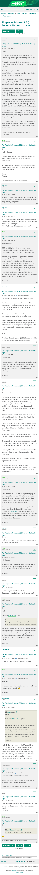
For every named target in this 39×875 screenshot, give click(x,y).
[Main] (19, 4)
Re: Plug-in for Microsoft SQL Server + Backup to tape (19, 146)
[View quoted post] (17, 712)
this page (14, 511)
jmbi (3, 579)
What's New (12, 615)
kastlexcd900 (5, 698)
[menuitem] (35, 9)
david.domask (5, 764)
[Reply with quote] (34, 39)
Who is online (7, 855)
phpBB (14, 870)
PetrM (3, 231)
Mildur (3, 140)
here (29, 270)
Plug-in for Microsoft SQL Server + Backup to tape (16, 24)
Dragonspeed (5, 649)
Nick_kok (4, 38)
